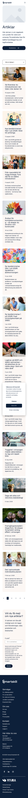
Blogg (4, 712)
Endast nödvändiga (14, 410)
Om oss (4, 709)
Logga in (4, 729)
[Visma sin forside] (14, 780)
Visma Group (6, 787)
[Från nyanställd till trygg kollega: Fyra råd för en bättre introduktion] (14, 162)
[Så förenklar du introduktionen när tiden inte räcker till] (14, 74)
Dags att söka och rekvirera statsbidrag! (14, 496)
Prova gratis (5, 717)
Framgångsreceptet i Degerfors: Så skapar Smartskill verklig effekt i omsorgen (14, 529)
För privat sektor (7, 695)
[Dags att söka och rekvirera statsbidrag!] (14, 485)
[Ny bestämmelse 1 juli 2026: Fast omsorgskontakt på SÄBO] (14, 304)
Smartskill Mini (6, 702)
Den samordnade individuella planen (13, 570)
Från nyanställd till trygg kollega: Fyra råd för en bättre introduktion (13, 175)
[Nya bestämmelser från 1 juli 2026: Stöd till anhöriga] (14, 118)
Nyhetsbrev (12, 48)
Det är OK (14, 405)
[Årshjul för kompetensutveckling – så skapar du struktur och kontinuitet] (14, 208)
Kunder (4, 714)
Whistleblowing (6, 792)
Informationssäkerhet (8, 759)
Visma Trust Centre (8, 790)
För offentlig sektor (7, 692)
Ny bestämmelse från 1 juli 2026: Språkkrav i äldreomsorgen (12, 269)
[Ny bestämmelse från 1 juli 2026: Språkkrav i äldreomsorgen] (14, 256)
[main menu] (25, 3)
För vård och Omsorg (8, 697)
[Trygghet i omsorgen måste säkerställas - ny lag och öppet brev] (14, 439)
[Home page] (7, 2)
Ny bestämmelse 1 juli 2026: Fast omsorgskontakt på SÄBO (13, 317)
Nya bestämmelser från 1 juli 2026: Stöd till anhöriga (13, 130)
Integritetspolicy (7, 761)
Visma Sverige (6, 785)
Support (4, 726)
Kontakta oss (6, 724)
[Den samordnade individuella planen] (14, 559)
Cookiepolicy (6, 764)
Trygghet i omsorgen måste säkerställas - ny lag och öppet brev (14, 453)
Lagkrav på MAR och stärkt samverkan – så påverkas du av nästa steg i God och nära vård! (14, 364)
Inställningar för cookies (9, 766)
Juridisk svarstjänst (8, 699)
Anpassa (14, 401)
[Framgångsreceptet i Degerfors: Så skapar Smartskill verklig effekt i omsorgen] (14, 515)
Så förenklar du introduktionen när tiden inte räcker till (13, 87)
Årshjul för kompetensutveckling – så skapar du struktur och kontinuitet (14, 222)
